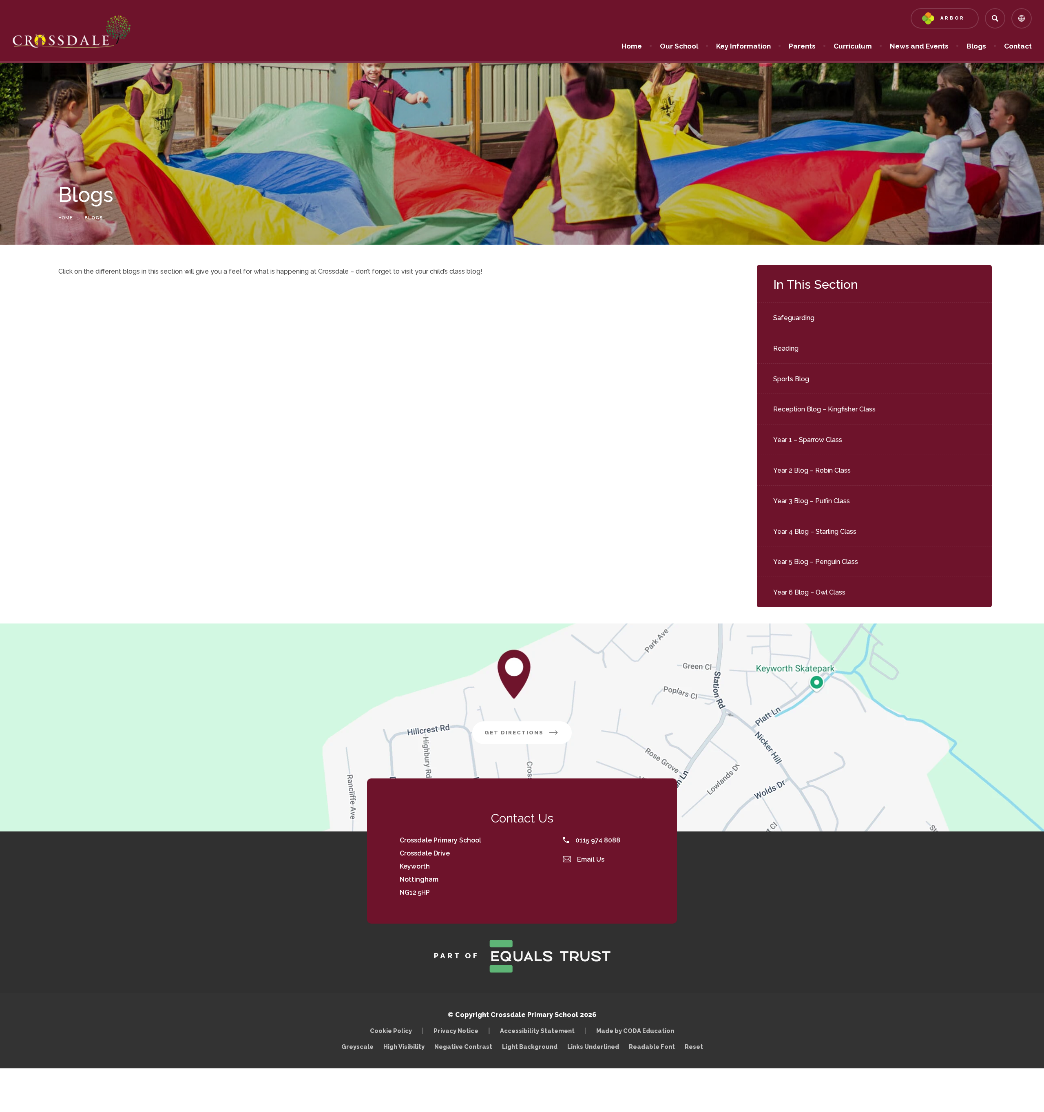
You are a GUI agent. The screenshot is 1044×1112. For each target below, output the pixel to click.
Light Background (529, 1046)
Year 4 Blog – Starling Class (814, 531)
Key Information (743, 46)
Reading (785, 348)
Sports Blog (791, 379)
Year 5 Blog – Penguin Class (815, 562)
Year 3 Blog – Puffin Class (811, 501)
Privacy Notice (456, 1030)
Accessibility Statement (537, 1030)
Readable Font (652, 1046)
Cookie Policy (391, 1030)
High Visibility (404, 1046)
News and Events (919, 46)
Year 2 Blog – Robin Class (812, 470)
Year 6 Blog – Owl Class (809, 592)
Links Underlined (593, 1046)
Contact (1018, 46)
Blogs (976, 46)
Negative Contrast (463, 1046)
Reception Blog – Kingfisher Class (824, 409)
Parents (802, 46)
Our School (679, 46)
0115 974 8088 (597, 840)
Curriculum (853, 46)
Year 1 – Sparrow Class (807, 440)
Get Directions (528, 736)
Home (632, 46)
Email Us (589, 859)
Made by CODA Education (637, 1030)
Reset (694, 1046)
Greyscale (357, 1046)
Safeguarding (793, 318)
